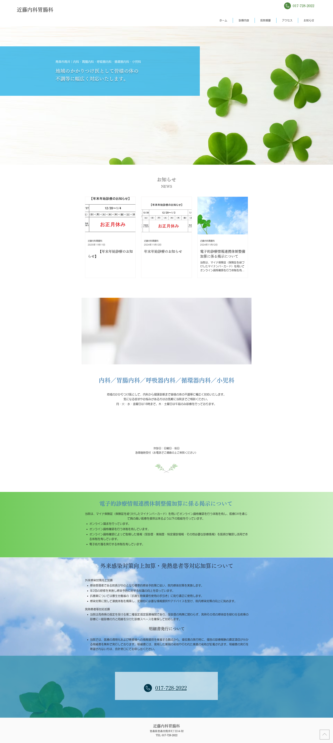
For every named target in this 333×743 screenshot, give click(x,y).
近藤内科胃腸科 (35, 9)
